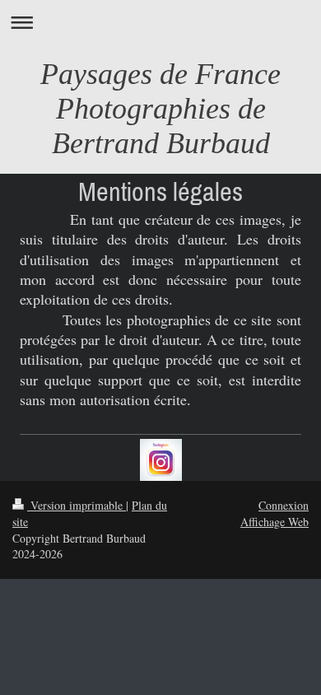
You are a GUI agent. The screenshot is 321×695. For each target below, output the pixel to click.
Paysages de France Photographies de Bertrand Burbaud (160, 109)
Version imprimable (76, 505)
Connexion (283, 505)
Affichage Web (274, 521)
